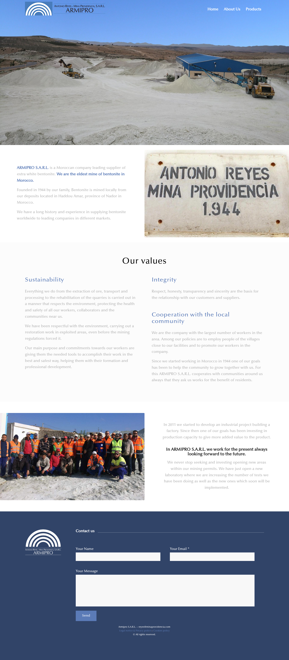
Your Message (87, 571)
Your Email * (179, 549)
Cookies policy (161, 631)
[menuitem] (213, 9)
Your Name (85, 549)
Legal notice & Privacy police (135, 631)
